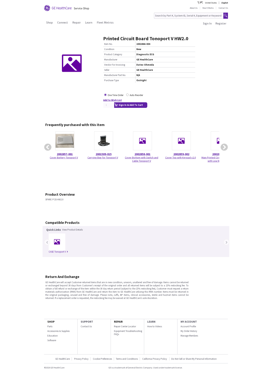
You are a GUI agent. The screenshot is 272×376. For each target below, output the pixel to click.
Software (51, 340)
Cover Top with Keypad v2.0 (180, 157)
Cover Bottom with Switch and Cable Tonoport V (141, 159)
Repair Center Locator (125, 326)
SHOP (51, 321)
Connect (62, 22)
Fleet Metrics (105, 22)
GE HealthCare (62, 358)
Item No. (108, 44)
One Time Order (115, 95)
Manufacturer (110, 59)
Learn (88, 22)
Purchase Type (111, 80)
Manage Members (189, 335)
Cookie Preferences (102, 358)
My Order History (189, 331)
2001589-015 (104, 154)
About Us (193, 8)
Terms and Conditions (127, 358)
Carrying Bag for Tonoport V (103, 157)
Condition (109, 49)
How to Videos (154, 326)
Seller (106, 70)
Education (52, 335)
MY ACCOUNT (189, 321)
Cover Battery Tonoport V (64, 157)
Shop (49, 22)
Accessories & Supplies (58, 331)
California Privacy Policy (154, 358)
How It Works (208, 8)
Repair (76, 22)
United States (211, 2)
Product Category (113, 54)
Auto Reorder (136, 95)
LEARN (151, 321)
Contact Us (223, 8)
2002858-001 (142, 154)
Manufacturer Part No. (115, 75)
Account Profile (188, 326)
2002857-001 (65, 154)
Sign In (207, 23)
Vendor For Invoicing (114, 64)
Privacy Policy (81, 358)
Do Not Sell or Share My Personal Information (194, 358)
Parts (49, 326)
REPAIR (118, 321)
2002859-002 (181, 154)
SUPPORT (87, 321)
